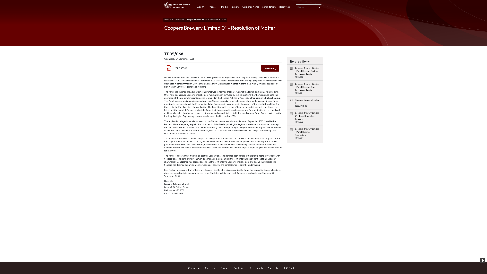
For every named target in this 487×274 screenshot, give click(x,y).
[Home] (177, 5)
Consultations (269, 6)
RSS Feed (289, 268)
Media (224, 6)
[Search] (318, 6)
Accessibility (256, 268)
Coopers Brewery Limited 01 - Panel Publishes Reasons (307, 116)
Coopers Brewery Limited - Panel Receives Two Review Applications (307, 87)
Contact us (194, 268)
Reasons (235, 6)
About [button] (200, 6)
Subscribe (273, 268)
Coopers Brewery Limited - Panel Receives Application (307, 131)
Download (269, 68)
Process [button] (212, 6)
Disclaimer (239, 268)
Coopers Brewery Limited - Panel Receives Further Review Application (307, 71)
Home (166, 19)
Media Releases (178, 19)
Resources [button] (284, 6)
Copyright (210, 268)
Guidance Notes (250, 6)
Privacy (225, 268)
